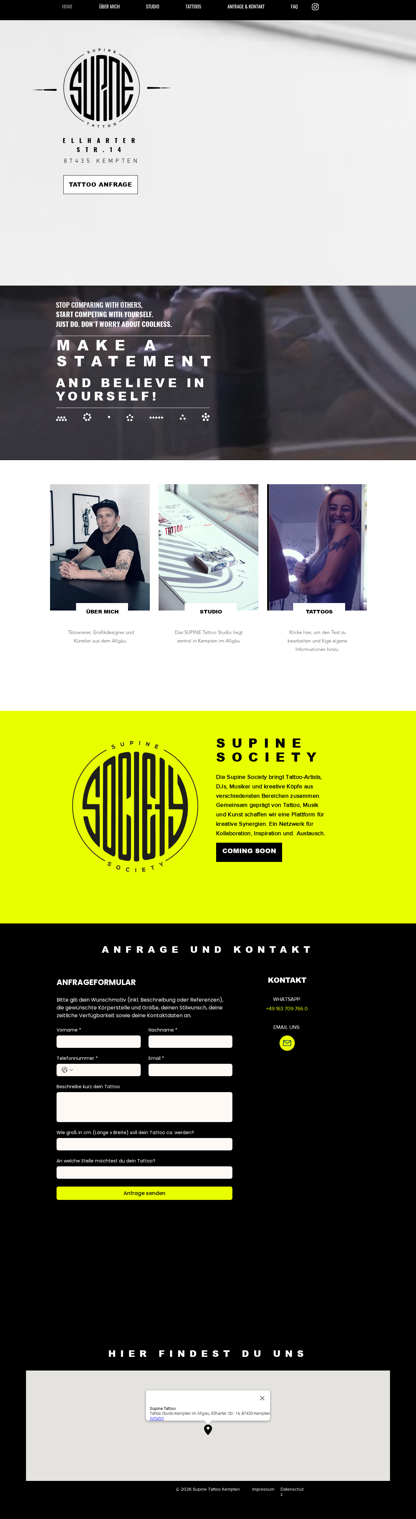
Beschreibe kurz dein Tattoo (88, 1087)
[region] (99, 580)
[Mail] (287, 1043)
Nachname (163, 1030)
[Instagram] (315, 6)
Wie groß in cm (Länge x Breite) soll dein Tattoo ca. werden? (125, 1132)
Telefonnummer (77, 1058)
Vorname (69, 1030)
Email (156, 1058)
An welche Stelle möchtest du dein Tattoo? (106, 1161)
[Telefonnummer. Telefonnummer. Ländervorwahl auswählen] (67, 1070)
